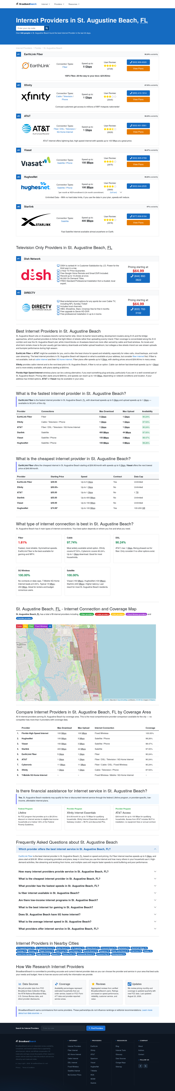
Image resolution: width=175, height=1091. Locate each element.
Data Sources (121, 1058)
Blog (117, 1046)
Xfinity (20, 421)
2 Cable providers (102, 614)
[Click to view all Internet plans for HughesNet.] (36, 186)
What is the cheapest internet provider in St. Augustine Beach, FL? (59, 878)
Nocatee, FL (33, 951)
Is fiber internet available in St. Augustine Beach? (49, 893)
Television (68, 96)
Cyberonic (27, 764)
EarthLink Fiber (24, 416)
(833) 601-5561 (139, 125)
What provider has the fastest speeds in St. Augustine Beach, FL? (59, 886)
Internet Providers (74, 1046)
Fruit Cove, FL (136, 951)
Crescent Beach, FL (108, 948)
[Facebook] (140, 1066)
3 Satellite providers (24, 618)
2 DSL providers (118, 614)
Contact (141, 1054)
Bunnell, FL (56, 954)
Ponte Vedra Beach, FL (120, 951)
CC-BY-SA (139, 700)
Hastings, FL (21, 951)
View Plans (138, 68)
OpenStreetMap (122, 700)
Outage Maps (121, 1062)
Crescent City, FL (103, 954)
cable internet (41, 359)
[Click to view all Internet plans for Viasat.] (36, 161)
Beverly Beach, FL (90, 951)
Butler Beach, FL (63, 948)
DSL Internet (72, 1062)
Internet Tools (121, 1050)
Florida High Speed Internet (35, 733)
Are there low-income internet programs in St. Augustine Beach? (58, 900)
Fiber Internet (73, 1050)
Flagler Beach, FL (43, 954)
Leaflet (107, 700)
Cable (59, 96)
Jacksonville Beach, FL (86, 954)
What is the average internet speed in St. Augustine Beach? (55, 921)
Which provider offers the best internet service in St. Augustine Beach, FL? (65, 849)
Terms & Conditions (28, 1067)
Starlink (20, 432)
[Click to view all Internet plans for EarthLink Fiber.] (36, 65)
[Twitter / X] (145, 1066)
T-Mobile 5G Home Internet (34, 775)
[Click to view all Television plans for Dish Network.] (36, 274)
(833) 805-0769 (139, 157)
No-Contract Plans (74, 1075)
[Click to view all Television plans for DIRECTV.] (36, 307)
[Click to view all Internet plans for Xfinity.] (36, 96)
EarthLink (94, 1046)
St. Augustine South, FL (25, 948)
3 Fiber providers (86, 614)
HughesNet (22, 442)
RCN (92, 1075)
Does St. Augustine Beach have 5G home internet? (49, 914)
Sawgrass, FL (105, 951)
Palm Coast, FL (61, 951)
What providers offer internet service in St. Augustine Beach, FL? (59, 928)
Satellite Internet (74, 1070)
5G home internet (64, 359)
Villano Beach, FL (92, 948)
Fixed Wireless (41, 626)
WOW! (93, 1079)
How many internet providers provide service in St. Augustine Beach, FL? (64, 871)
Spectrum (94, 1058)
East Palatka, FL (75, 951)
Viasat (20, 437)
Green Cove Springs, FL (25, 954)
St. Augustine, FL (78, 948)
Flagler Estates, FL (46, 951)
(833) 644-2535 (139, 186)
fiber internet (138, 356)
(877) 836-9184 (139, 216)
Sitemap (119, 1066)
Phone (65, 99)
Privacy (18, 1067)
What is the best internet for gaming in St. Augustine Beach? (56, 907)
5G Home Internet (65, 131)
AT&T (20, 427)
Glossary (119, 1054)
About (140, 1046)
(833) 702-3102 (139, 311)
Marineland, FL (123, 948)
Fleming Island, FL (118, 954)
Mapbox (152, 700)
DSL (62, 128)
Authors (141, 1050)
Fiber (65, 66)
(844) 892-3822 (139, 278)
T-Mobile (94, 1070)
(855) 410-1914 (139, 93)
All (50, 626)
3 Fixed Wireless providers (136, 614)
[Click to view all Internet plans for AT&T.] (36, 128)
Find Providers (97, 1028)
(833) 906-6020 (139, 62)
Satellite (61, 162)
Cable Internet (73, 1058)
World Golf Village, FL (139, 948)
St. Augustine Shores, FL (45, 948)
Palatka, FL (148, 951)
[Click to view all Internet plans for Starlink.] (36, 219)
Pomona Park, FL (69, 954)
